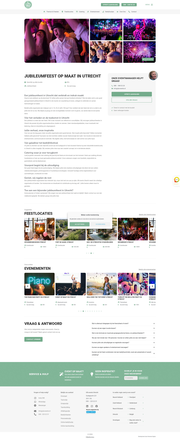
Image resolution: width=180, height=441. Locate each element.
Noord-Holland (118, 397)
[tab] (121, 397)
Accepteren (79, 224)
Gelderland (133, 403)
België (131, 414)
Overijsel (132, 397)
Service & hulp (39, 374)
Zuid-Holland (117, 403)
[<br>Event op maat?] (61, 374)
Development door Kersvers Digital (147, 436)
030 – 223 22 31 (91, 401)
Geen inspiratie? (105, 371)
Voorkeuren (100, 224)
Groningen (116, 420)
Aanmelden (143, 378)
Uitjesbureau (90, 437)
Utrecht (115, 414)
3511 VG (89, 398)
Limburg (132, 408)
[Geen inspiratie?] (92, 374)
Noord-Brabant (118, 408)
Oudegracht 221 (91, 396)
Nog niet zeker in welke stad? (135, 421)
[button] (28, 229)
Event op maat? (74, 371)
